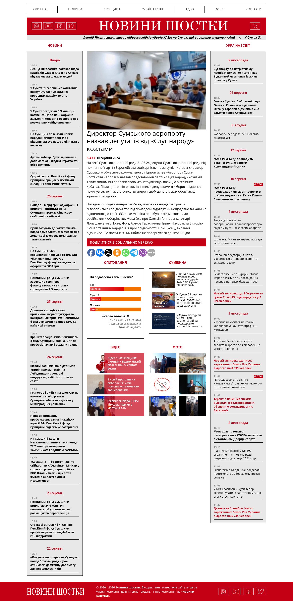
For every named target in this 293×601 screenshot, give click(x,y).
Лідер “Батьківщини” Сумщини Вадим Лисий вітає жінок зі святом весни (124, 363)
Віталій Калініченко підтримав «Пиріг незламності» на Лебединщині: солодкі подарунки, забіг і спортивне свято (52, 373)
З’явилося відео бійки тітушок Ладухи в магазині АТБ (123, 404)
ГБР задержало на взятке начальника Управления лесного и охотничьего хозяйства (238, 383)
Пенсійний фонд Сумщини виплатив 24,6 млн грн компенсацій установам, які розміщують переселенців (50, 507)
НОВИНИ (55, 45)
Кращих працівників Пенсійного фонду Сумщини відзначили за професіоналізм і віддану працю (54, 340)
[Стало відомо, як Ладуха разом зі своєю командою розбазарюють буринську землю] (162, 363)
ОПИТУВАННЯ (115, 262)
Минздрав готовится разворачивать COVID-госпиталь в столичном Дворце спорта (238, 435)
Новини (75, 9)
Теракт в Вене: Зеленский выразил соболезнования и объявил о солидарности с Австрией (234, 404)
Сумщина (112, 9)
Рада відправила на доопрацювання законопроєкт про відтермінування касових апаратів (238, 224)
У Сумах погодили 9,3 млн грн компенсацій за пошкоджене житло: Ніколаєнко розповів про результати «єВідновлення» (54, 116)
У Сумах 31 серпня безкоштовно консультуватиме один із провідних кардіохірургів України (54, 93)
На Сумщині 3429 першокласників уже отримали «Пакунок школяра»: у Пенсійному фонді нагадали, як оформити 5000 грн (53, 258)
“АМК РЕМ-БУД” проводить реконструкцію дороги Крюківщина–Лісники (233, 162)
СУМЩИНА (177, 262)
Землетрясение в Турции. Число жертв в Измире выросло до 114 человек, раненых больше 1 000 (236, 277)
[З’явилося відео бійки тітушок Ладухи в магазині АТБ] (162, 406)
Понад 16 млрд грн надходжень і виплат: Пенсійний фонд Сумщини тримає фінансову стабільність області (54, 210)
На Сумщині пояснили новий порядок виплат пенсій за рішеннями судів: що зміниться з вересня (54, 139)
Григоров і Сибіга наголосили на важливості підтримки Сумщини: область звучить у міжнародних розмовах (54, 398)
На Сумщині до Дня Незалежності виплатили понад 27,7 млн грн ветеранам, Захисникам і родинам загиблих (54, 444)
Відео (189, 9)
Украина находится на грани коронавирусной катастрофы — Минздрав (235, 325)
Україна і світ (152, 9)
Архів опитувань (130, 327)
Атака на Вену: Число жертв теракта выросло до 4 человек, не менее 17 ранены (237, 345)
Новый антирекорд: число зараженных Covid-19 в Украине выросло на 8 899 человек (237, 364)
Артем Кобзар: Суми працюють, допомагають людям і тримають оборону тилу (54, 161)
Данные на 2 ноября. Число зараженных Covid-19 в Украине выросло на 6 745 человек (237, 512)
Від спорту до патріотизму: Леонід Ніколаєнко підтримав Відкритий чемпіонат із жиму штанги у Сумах (236, 74)
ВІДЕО (115, 347)
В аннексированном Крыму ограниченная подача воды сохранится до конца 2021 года (235, 454)
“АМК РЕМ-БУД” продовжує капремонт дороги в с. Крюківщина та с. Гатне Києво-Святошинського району (238, 193)
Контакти (253, 9)
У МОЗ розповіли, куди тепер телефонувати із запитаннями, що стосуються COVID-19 (237, 492)
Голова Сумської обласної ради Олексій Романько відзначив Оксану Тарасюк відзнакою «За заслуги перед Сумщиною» (237, 107)
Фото (219, 9)
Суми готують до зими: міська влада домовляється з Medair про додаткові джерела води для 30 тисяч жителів (54, 233)
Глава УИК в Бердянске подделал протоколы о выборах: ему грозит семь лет (237, 473)
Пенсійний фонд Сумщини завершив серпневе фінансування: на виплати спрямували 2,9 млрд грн (49, 283)
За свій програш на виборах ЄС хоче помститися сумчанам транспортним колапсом (123, 386)
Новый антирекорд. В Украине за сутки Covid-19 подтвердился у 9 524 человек (238, 297)
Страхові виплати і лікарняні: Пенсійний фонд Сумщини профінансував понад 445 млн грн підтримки (52, 530)
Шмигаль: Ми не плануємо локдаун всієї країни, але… (238, 241)
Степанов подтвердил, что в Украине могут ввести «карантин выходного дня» (236, 258)
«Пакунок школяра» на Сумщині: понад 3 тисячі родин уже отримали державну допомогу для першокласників (54, 563)
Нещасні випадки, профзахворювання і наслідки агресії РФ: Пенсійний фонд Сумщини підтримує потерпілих (54, 421)
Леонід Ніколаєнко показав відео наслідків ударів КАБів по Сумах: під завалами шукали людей (145, 37)
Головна (39, 9)
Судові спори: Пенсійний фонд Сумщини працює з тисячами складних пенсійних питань (52, 180)
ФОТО (177, 347)
